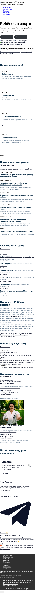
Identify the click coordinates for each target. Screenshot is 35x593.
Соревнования (26, 355)
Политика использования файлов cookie (17, 582)
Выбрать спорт (7, 37)
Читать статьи (20, 37)
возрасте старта (15, 316)
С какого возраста (25, 333)
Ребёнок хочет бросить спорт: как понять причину (15, 208)
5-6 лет (8, 352)
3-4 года (3, 352)
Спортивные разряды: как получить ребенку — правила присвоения (16, 175)
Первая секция (16, 355)
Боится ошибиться (21, 360)
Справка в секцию (6, 335)
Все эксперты (5, 376)
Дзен (5, 568)
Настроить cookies (9, 585)
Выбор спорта (8, 7)
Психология (7, 12)
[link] (17, 78)
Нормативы (19, 367)
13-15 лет (14, 352)
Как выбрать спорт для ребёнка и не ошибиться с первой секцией (13, 184)
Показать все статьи (7, 165)
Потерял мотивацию (17, 362)
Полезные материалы (10, 584)
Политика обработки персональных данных (18, 580)
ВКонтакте (7, 567)
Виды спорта (7, 9)
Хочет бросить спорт (14, 364)
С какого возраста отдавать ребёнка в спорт (16, 231)
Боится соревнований (7, 360)
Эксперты (6, 14)
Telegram (6, 565)
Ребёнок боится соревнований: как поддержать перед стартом (13, 220)
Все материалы (5, 249)
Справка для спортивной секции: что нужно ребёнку (16, 196)
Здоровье (3, 367)
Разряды (6, 11)
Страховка (16, 335)
